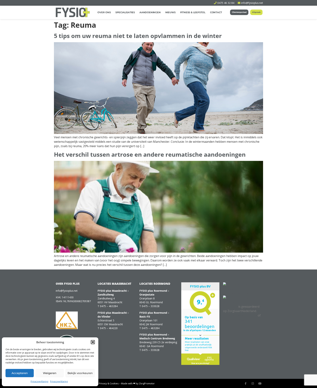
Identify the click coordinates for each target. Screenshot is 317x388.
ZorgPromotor (147, 383)
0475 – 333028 (150, 306)
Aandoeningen (150, 12)
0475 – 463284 (109, 306)
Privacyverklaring (39, 381)
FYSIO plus (230, 307)
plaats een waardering (238, 320)
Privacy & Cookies (109, 383)
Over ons (104, 12)
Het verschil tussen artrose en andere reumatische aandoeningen (150, 154)
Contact (216, 12)
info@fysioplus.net (67, 290)
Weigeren (49, 373)
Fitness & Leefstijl (192, 12)
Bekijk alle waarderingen (240, 315)
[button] (93, 342)
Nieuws (170, 12)
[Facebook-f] (245, 383)
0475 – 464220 (109, 328)
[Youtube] (259, 383)
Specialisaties (125, 12)
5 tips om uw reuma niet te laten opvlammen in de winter (138, 36)
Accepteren (20, 373)
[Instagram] (252, 383)
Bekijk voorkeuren (80, 373)
